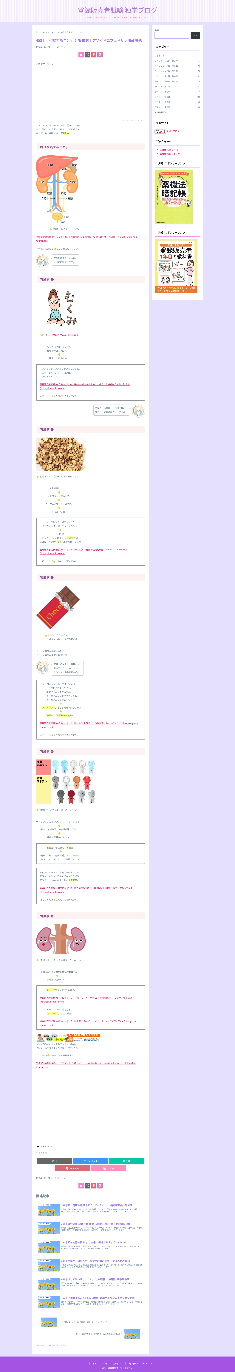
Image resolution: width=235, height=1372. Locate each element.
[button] (108, 1168)
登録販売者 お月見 (169, 149)
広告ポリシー (118, 1363)
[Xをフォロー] (87, 54)
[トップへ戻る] (231, 1368)
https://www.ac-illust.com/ (65, 334)
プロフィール (147, 1363)
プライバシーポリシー (100, 1363)
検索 (156, 30)
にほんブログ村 (174, 131)
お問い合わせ (132, 1363)
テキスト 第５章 (45, 1146)
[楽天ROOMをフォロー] (100, 54)
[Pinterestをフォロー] (93, 54)
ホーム (85, 1363)
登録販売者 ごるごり (170, 153)
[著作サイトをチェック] (81, 54)
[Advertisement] (90, 93)
